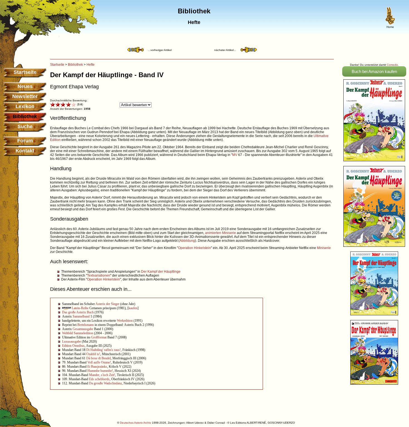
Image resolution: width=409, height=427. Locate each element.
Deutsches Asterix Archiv (135, 422)
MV (234, 155)
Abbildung (187, 241)
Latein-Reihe (80, 308)
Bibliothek (75, 65)
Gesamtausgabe (83, 329)
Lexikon (25, 106)
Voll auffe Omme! (99, 362)
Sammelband (81, 316)
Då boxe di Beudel (98, 358)
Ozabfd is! (93, 354)
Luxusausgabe (71, 341)
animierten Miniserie (220, 233)
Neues (25, 86)
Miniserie (324, 248)
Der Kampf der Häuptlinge (161, 272)
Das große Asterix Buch (78, 312)
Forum (25, 140)
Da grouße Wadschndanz (105, 383)
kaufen (133, 308)
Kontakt (25, 150)
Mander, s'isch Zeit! (102, 375)
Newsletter (25, 96)
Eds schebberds (99, 379)
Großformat (99, 337)
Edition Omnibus (73, 346)
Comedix (392, 64)
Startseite (25, 72)
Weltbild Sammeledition (77, 333)
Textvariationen (98, 275)
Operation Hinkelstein (194, 248)
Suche (25, 126)
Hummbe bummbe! (100, 371)
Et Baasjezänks (97, 367)
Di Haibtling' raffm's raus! (103, 350)
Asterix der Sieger (107, 304)
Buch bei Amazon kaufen (374, 71)
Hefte (91, 65)
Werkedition (125, 321)
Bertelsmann (85, 325)
